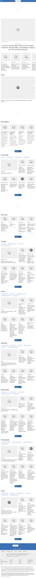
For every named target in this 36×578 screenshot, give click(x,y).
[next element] (34, 62)
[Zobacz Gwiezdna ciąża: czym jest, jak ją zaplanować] (14, 178)
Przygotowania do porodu (21, 304)
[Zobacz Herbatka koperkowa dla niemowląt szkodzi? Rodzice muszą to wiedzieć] (31, 351)
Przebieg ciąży (21, 253)
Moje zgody (24, 551)
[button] (18, 151)
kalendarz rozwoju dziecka (6, 393)
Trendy (2, 222)
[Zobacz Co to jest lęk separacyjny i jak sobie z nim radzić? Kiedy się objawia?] (9, 451)
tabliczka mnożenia (5, 493)
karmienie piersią (13, 345)
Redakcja (19, 551)
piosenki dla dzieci (15, 393)
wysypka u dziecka (5, 345)
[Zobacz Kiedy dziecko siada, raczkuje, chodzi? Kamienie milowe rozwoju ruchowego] (22, 351)
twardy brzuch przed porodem (6, 295)
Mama (11, 222)
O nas (16, 551)
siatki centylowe (4, 392)
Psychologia (29, 452)
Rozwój (2, 361)
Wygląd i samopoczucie (29, 272)
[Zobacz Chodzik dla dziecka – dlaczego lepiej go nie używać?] (9, 401)
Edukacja (20, 470)
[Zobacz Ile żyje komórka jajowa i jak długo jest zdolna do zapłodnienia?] (31, 178)
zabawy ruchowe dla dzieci (17, 442)
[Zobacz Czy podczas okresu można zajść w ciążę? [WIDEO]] (22, 178)
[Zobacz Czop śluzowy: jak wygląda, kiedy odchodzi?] (31, 319)
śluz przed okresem (26, 157)
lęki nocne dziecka (21, 392)
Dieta (28, 355)
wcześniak (20, 345)
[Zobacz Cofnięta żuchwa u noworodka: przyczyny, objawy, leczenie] (31, 370)
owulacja (3, 157)
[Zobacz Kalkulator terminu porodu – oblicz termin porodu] (9, 303)
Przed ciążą (3, 171)
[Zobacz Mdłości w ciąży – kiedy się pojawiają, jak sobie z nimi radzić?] (9, 253)
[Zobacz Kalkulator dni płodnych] (9, 164)
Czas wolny (13, 62)
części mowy (12, 493)
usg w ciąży (4, 243)
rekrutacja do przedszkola (6, 442)
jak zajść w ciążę (10, 157)
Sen (19, 402)
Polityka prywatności (10, 551)
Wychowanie (3, 470)
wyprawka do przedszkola (28, 442)
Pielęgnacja (20, 374)
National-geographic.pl (4, 561)
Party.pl (11, 561)
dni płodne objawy (18, 157)
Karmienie (2, 374)
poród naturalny (4, 293)
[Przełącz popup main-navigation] (1, 1)
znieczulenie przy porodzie (21, 293)
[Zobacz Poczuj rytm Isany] (14, 218)
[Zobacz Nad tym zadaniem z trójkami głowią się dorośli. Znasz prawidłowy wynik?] (31, 520)
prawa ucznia (28, 493)
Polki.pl (20, 561)
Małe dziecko (20, 222)
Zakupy (2, 62)
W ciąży (2, 309)
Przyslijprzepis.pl (30, 561)
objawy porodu (16, 295)
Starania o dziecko (21, 165)
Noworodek (29, 374)
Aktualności (24, 62)
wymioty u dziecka (13, 392)
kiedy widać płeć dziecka (12, 243)
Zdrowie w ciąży (4, 259)
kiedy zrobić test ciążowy (6, 245)
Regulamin (3, 551)
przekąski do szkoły (20, 493)
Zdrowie (11, 374)
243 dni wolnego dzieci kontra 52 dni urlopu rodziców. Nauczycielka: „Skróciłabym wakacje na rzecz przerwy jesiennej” (18, 47)
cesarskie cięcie (12, 293)
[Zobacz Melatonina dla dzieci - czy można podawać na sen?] (22, 398)
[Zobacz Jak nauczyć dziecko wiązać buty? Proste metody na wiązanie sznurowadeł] (31, 448)
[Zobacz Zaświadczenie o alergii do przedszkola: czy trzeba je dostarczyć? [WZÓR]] (22, 448)
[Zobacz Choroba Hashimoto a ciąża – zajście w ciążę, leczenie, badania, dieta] (22, 162)
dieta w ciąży (21, 243)
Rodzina (28, 222)
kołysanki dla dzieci (27, 345)
